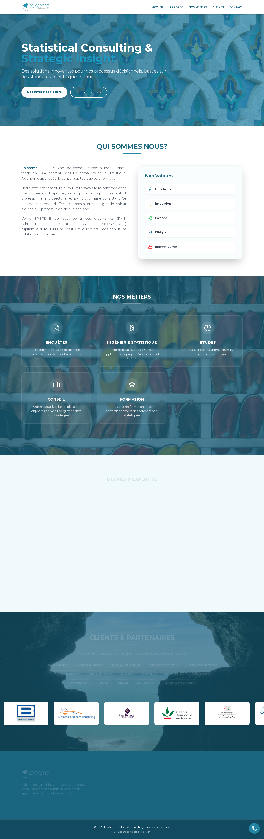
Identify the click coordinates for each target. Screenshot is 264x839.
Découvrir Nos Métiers (44, 92)
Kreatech (145, 831)
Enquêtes (67, 490)
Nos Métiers (198, 7)
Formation (201, 490)
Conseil (171, 490)
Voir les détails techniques (130, 434)
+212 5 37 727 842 (118, 792)
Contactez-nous (88, 92)
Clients (218, 7)
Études (144, 490)
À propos (176, 7)
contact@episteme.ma (122, 801)
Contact (236, 7)
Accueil (158, 7)
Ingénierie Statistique (106, 490)
